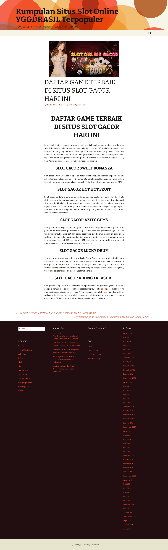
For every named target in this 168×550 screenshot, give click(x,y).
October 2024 (128, 423)
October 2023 (128, 472)
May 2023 (126, 492)
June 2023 (127, 488)
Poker (20, 358)
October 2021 (128, 512)
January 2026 (128, 362)
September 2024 (129, 427)
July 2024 (126, 435)
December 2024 (129, 415)
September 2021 (129, 516)
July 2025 (126, 386)
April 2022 (126, 508)
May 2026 (126, 345)
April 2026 (126, 349)
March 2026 (127, 353)
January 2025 (128, 410)
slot (62, 105)
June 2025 (127, 390)
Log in (90, 346)
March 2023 (127, 500)
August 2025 (127, 382)
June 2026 (127, 341)
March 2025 (127, 402)
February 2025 (128, 406)
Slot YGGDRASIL (24, 378)
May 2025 (126, 394)
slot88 (84, 105)
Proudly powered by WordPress (86, 544)
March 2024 (127, 451)
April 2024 (126, 447)
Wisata (21, 390)
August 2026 (127, 333)
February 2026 (128, 357)
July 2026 (126, 337)
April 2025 (126, 398)
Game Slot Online (25, 350)
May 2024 (126, 443)
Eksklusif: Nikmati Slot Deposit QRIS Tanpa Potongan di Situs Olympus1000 (56, 312)
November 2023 (129, 468)
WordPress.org (94, 358)
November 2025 (129, 370)
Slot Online (22, 374)
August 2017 (127, 520)
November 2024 (129, 419)
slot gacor (77, 105)
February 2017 (128, 525)
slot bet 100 (23, 370)
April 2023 (126, 496)
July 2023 (126, 484)
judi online (22, 354)
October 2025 (128, 374)
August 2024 (127, 431)
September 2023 (129, 476)
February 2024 (128, 455)
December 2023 (129, 463)
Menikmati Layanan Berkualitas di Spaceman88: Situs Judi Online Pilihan (113, 316)
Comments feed (94, 354)
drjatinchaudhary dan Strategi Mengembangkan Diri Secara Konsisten (64, 369)
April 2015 (126, 529)
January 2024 (128, 459)
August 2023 (127, 480)
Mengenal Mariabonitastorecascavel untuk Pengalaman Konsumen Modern (65, 336)
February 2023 (128, 504)
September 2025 (129, 378)
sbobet (21, 362)
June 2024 (127, 439)
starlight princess (25, 382)
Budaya (21, 346)
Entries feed (93, 350)
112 (70, 544)
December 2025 (129, 366)
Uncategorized (24, 386)
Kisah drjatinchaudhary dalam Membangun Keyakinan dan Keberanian (64, 359)
